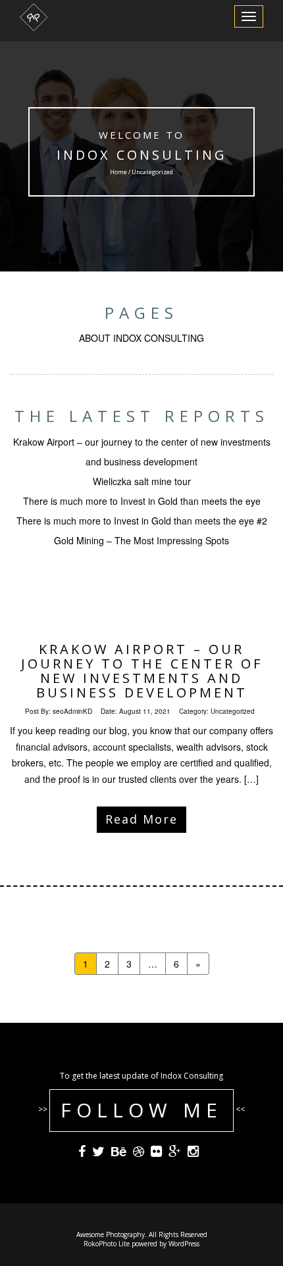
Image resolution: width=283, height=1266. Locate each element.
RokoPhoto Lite (107, 1243)
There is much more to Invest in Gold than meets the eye (142, 500)
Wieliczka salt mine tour (142, 481)
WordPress (183, 1243)
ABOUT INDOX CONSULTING (141, 337)
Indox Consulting (142, 155)
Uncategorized (233, 711)
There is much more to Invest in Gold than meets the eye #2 (141, 520)
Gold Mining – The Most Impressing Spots (141, 540)
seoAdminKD (72, 711)
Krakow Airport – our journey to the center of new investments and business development (142, 670)
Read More (141, 819)
